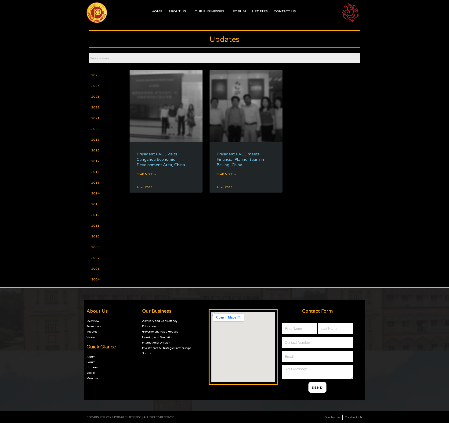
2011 (95, 226)
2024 (95, 86)
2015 (95, 183)
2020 (95, 129)
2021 (95, 118)
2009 (95, 247)
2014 (95, 193)
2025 (95, 75)
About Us (177, 11)
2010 (95, 236)
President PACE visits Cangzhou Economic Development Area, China (161, 159)
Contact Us (285, 11)
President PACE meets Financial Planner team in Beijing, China (240, 159)
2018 (95, 150)
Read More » (146, 174)
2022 (95, 107)
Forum (239, 11)
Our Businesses (209, 11)
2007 (95, 258)
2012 (95, 215)
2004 (95, 279)
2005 (95, 269)
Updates (260, 11)
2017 (95, 161)
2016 (95, 172)
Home (157, 11)
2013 (95, 204)
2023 (95, 97)
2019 (95, 140)
